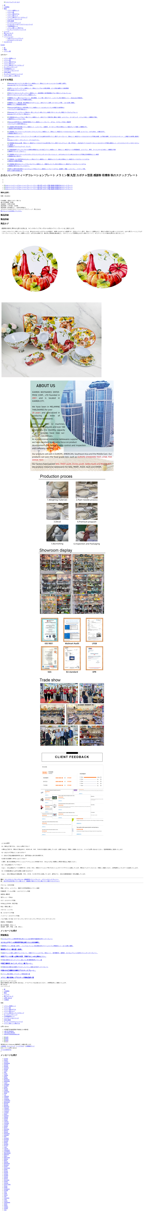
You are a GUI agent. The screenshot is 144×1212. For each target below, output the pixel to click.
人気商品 (6, 7)
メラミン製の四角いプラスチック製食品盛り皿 (17, 977)
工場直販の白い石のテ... (14, 156)
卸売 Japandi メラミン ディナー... (17, 90)
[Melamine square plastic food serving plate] (15, 974)
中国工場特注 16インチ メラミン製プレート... (17, 963)
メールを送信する (6, 1049)
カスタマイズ (8, 42)
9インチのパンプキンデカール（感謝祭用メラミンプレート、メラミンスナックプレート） (32, 879)
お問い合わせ (8, 35)
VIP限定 (6, 999)
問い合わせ (4, 984)
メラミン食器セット (13, 10)
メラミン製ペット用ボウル (15, 28)
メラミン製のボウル (13, 14)
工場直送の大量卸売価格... (15, 161)
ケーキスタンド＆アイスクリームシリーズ (20, 24)
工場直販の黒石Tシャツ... (14, 133)
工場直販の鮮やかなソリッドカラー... (18, 166)
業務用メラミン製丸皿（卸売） (12, 949)
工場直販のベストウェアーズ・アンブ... (19, 146)
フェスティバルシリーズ (14, 19)
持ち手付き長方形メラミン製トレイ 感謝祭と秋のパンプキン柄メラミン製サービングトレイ (32, 881)
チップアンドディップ (14, 22)
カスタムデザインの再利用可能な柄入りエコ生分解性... (20, 942)
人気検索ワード (30, 1046)
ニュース (6, 31)
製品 (5, 8)
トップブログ (20, 1046)
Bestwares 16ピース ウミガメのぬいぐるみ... (20, 85)
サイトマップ (11, 1046)
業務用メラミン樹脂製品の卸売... (17, 104)
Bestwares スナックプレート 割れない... (18, 114)
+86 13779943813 (9, 1031)
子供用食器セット (12, 26)
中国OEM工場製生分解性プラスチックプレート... (18, 970)
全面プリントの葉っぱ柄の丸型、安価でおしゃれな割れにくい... (23, 956)
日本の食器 (10, 21)
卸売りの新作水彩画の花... (15, 170)
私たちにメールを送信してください (11, 211)
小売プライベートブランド (15, 38)
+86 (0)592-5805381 (9, 1032)
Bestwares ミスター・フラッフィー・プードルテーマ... (23, 140)
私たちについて (8, 33)
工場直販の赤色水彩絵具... (15, 128)
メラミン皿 (10, 12)
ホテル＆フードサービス (14, 40)
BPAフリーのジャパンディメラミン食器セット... (21, 95)
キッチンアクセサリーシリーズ (16, 29)
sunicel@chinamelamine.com (11, 1034)
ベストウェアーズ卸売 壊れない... (17, 109)
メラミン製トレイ (12, 15)
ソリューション (8, 36)
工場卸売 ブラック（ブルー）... (16, 151)
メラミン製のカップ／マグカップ (17, 17)
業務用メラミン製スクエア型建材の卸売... (19, 99)
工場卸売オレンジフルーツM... (16, 119)
